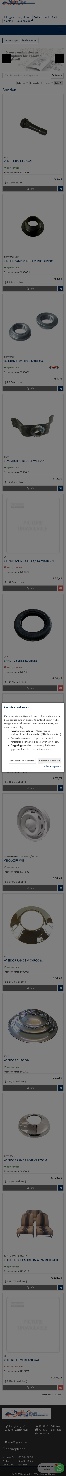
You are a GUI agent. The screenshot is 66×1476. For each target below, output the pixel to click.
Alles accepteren (52, 766)
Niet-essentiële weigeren (22, 760)
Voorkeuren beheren (49, 760)
